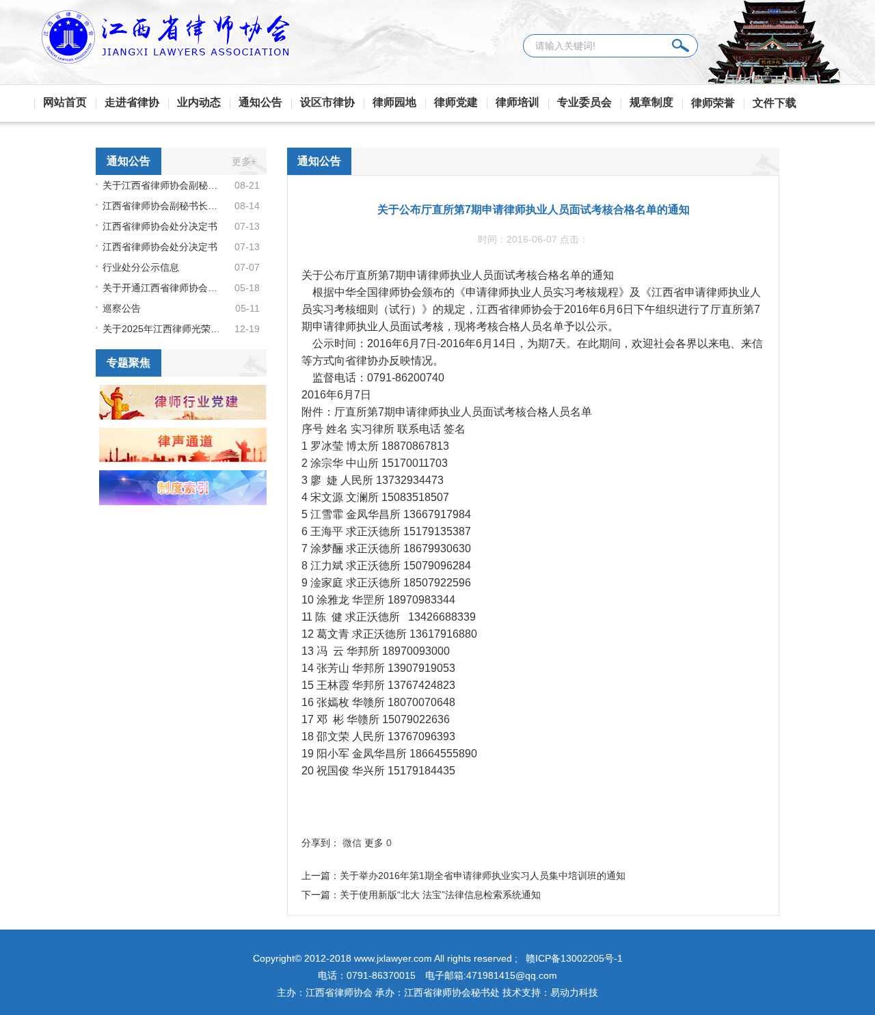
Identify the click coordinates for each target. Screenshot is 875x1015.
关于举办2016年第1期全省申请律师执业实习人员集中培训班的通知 (482, 875)
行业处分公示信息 (141, 267)
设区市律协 (327, 102)
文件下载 (774, 103)
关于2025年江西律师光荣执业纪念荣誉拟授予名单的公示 (162, 328)
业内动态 (199, 102)
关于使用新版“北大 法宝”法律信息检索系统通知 (440, 894)
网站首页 (65, 102)
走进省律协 (132, 102)
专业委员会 (584, 102)
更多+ (244, 161)
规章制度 (651, 102)
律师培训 (517, 102)
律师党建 (456, 102)
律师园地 (394, 102)
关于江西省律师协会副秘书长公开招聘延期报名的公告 (162, 185)
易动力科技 (574, 992)
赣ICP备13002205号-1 (574, 958)
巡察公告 (122, 308)
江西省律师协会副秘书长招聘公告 (162, 205)
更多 (373, 842)
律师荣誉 (713, 103)
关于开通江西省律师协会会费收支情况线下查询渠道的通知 (162, 287)
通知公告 (260, 102)
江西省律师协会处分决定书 (160, 226)
